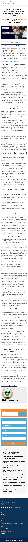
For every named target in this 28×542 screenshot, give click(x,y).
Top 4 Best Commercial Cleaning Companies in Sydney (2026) (11, 452)
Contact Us (3, 515)
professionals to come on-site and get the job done (12, 371)
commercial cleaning (16, 48)
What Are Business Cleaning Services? (13, 474)
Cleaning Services (5, 517)
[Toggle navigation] (25, 2)
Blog (2, 518)
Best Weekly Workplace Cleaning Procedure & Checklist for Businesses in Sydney (14, 461)
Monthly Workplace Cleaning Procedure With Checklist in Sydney (13, 457)
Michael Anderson (12, 19)
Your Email (4, 435)
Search (4, 411)
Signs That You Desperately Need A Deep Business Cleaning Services (13, 478)
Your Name (5, 430)
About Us (3, 514)
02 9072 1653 (4, 528)
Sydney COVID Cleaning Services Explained (14, 482)
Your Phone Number (7, 425)
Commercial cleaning (14, 22)
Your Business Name (7, 420)
